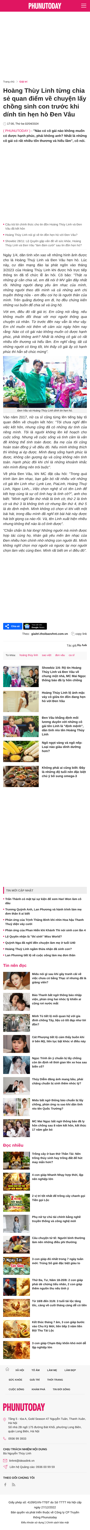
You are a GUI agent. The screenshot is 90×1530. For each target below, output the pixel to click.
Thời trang (55, 1379)
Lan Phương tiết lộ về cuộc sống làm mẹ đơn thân (40, 955)
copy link (81, 633)
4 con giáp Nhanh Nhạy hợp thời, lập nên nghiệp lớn (57, 1177)
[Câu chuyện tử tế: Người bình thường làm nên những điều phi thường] (16, 1245)
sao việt (46, 655)
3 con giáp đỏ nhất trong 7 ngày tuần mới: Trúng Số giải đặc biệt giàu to (57, 1261)
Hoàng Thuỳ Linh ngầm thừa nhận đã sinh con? (38, 949)
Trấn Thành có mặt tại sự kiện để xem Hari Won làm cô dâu (43, 901)
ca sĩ (72, 655)
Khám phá (38, 1389)
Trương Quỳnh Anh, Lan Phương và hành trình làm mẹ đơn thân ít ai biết (43, 911)
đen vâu (60, 655)
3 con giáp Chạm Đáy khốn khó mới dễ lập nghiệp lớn (59, 1345)
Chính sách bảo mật (57, 1522)
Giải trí (23, 81)
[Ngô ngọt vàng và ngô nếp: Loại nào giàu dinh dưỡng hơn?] (21, 751)
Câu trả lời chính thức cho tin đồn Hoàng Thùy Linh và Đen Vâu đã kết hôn (43, 226)
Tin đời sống (61, 1389)
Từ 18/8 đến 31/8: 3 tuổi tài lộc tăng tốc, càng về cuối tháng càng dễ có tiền (59, 1303)
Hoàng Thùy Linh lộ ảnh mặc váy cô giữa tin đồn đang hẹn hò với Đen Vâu (63, 697)
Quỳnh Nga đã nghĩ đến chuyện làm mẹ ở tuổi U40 (40, 942)
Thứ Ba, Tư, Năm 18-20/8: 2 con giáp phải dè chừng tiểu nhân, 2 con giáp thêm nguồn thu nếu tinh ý (57, 1284)
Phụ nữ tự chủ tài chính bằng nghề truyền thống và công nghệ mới (56, 1219)
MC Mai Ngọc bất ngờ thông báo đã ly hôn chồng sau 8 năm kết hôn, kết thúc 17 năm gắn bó (59, 1125)
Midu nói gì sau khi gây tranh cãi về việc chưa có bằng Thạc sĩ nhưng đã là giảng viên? (59, 978)
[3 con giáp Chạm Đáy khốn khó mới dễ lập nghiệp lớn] (16, 1350)
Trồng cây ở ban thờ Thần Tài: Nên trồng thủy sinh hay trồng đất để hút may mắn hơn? (57, 1158)
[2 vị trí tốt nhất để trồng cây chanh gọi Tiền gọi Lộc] (16, 1203)
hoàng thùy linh (28, 655)
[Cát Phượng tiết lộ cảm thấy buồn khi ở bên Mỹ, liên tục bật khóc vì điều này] (16, 1044)
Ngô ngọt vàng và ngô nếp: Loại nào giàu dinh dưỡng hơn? (62, 747)
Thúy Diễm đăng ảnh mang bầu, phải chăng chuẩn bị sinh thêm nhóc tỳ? (57, 1081)
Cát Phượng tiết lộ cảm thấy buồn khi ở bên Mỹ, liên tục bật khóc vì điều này (59, 1039)
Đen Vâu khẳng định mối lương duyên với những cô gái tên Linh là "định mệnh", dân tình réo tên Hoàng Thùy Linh (63, 726)
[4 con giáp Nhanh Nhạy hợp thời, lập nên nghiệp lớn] (16, 1182)
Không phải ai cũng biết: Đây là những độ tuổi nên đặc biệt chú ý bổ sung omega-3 (64, 772)
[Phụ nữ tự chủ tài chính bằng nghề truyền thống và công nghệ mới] (16, 1224)
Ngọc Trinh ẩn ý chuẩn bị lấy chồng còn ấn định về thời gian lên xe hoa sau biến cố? (59, 1062)
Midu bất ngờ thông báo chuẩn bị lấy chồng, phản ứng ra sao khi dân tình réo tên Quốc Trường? (57, 1104)
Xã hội (19, 1370)
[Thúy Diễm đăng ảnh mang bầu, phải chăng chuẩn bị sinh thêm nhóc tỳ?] (16, 1086)
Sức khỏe (15, 1379)
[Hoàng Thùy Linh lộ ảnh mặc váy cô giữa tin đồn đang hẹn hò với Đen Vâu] (21, 701)
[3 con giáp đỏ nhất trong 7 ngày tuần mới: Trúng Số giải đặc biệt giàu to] (16, 1266)
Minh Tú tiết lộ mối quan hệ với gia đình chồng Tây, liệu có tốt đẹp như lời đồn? (59, 1020)
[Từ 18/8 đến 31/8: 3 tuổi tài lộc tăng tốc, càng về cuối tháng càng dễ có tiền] (16, 1308)
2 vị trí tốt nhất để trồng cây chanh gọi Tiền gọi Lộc (58, 1198)
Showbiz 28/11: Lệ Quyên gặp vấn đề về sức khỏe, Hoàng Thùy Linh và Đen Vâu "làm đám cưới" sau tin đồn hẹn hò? (43, 243)
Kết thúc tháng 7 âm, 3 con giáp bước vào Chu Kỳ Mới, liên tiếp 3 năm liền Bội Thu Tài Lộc (58, 1326)
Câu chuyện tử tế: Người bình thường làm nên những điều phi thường (58, 1240)
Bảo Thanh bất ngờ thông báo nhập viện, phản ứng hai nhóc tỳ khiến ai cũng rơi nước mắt (57, 999)
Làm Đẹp (70, 1370)
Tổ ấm (36, 1370)
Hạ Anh (82, 645)
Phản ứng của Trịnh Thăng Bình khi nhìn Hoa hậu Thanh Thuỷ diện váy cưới (44, 922)
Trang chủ (8, 81)
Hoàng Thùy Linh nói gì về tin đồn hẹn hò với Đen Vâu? (41, 234)
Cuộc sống (16, 1389)
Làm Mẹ (52, 1370)
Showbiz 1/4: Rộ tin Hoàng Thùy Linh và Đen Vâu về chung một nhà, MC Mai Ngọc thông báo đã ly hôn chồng (64, 674)
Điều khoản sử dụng (32, 1522)
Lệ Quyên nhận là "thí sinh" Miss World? (33, 936)
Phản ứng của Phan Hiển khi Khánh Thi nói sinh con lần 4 (45, 930)
